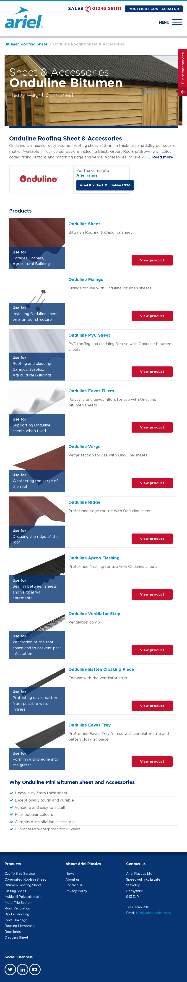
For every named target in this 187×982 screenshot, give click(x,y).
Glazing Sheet (15, 891)
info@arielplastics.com (153, 912)
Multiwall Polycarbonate (23, 896)
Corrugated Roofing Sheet (25, 879)
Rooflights (13, 931)
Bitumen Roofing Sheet (26, 44)
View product (152, 260)
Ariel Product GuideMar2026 (105, 185)
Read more (162, 157)
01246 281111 (106, 8)
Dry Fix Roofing (17, 914)
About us (72, 879)
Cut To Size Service (20, 873)
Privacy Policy (76, 891)
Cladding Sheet (16, 937)
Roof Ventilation (17, 908)
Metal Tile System (19, 902)
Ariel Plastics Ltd (139, 873)
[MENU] (177, 22)
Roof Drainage (16, 920)
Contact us (73, 885)
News (69, 873)
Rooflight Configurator (154, 8)
